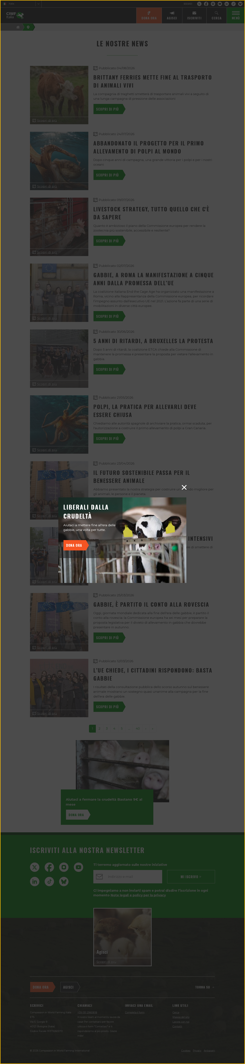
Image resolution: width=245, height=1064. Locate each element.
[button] (184, 487)
